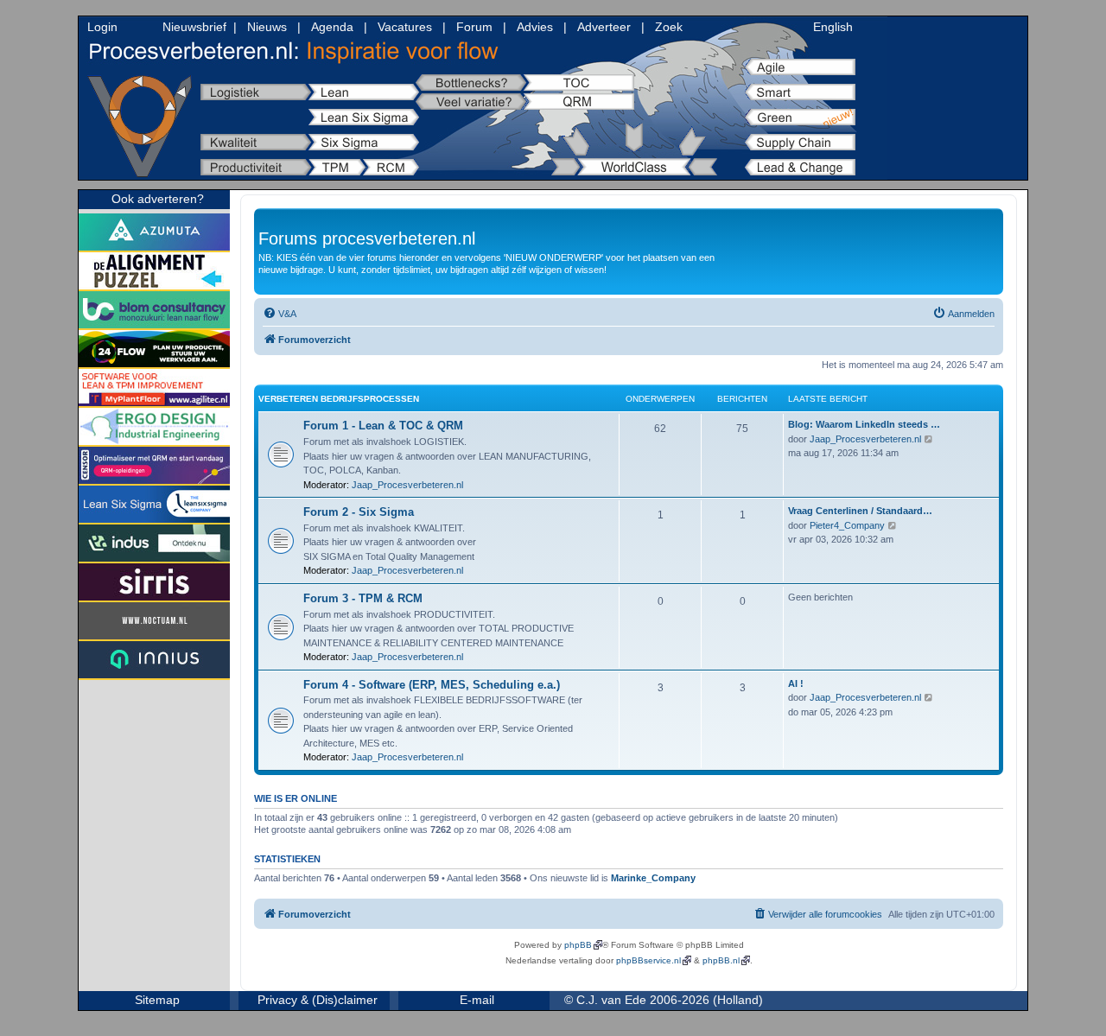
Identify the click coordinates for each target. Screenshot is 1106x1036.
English (833, 27)
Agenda (332, 27)
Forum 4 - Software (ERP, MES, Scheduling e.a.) (431, 684)
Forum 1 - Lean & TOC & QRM (383, 425)
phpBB (578, 945)
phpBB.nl (721, 960)
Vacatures (405, 27)
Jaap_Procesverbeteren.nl (407, 485)
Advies (535, 27)
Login (102, 27)
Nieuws (267, 27)
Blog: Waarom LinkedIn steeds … (864, 424)
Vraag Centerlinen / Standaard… (860, 510)
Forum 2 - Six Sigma (358, 511)
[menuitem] (279, 313)
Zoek (669, 27)
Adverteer (604, 27)
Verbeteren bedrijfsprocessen (338, 399)
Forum (474, 27)
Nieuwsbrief (194, 27)
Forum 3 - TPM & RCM (363, 598)
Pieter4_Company (847, 525)
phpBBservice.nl (648, 960)
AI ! (796, 683)
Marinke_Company (653, 878)
